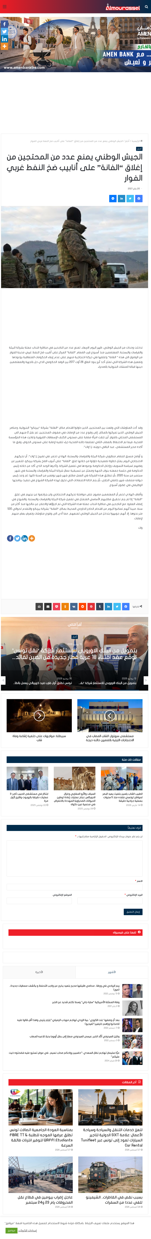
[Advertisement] (75, 104)
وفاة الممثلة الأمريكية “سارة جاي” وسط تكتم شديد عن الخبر (86, 1002)
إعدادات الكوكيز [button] (27, 1230)
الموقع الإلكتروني (62, 895)
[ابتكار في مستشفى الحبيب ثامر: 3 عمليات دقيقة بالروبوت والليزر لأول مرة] (27, 778)
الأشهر (112, 972)
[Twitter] (17, 538)
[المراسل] (122, 7)
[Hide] (1, 53)
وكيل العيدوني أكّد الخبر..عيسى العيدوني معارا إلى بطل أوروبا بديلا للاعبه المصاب (75, 1036)
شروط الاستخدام (57, 1223)
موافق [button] (11, 1230)
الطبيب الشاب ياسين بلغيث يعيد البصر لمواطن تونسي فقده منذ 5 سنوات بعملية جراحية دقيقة (123, 797)
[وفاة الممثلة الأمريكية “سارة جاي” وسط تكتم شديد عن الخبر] (132, 1008)
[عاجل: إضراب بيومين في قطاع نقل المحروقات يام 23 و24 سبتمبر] (40, 1174)
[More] (32, 538)
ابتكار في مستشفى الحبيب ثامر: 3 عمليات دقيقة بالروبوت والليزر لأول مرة (29, 797)
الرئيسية (136, 141)
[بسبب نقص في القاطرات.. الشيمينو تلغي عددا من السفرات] (110, 1174)
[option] (74, 654)
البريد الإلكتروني (134, 895)
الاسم (139, 881)
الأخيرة (39, 972)
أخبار (127, 141)
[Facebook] (10, 538)
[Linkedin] (24, 538)
